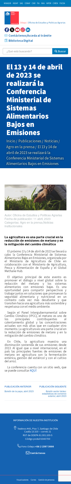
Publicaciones (29, 140)
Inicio (10, 140)
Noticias (51, 140)
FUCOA (62, 3)
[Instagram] (22, 30)
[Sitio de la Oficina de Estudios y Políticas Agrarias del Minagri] (35, 17)
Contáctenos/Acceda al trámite (30, 36)
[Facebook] (7, 30)
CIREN (55, 3)
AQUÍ (33, 370)
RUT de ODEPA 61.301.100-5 (37, 435)
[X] (12, 30)
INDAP (15, 3)
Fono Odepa (37, 446)
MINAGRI (7, 3)
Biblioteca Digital (21, 41)
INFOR (48, 3)
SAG (21, 3)
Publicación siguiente (52, 386)
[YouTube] (17, 30)
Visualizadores (22, 480)
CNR (33, 3)
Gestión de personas (46, 480)
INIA (43, 3)
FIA (38, 3)
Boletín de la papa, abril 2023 (19, 391)
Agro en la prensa (20, 146)
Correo (33, 480)
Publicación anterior (18, 386)
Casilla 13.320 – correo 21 (37, 431)
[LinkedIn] (28, 30)
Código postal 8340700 (37, 438)
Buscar (61, 51)
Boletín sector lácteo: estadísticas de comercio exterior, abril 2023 (54, 393)
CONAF (27, 3)
